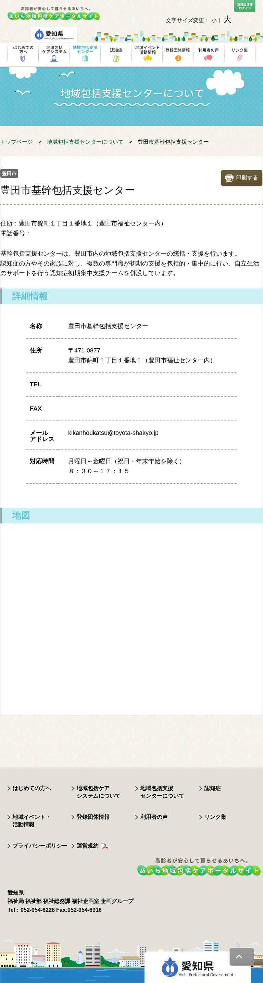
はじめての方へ (32, 788)
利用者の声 (154, 817)
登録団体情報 (93, 817)
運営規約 (88, 846)
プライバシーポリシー (40, 846)
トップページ (16, 142)
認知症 (212, 788)
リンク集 (215, 817)
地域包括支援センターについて (85, 142)
